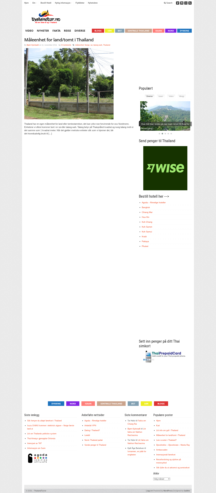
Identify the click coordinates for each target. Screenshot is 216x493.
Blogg (98, 30)
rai (92, 45)
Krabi (144, 236)
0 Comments (66, 45)
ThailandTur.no (39, 491)
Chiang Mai (147, 212)
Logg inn (149, 491)
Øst (120, 30)
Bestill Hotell (46, 3)
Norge (87, 45)
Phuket (145, 246)
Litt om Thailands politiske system (41, 434)
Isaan (158, 30)
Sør (110, 30)
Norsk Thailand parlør (93, 440)
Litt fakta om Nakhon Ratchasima (137, 432)
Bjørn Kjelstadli (33, 45)
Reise (67, 30)
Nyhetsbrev (93, 3)
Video (29, 30)
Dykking (184, 30)
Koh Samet (147, 227)
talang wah (97, 45)
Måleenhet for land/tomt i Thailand (59, 40)
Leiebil (87, 435)
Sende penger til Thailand (95, 445)
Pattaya (145, 241)
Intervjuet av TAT (34, 443)
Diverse (79, 30)
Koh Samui (147, 231)
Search (169, 3)
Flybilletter (80, 3)
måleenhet (79, 45)
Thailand (106, 45)
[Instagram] (182, 3)
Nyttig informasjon (62, 3)
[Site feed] (190, 3)
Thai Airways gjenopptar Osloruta (41, 438)
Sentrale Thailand (138, 30)
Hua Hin (145, 217)
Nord (171, 30)
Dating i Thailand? (92, 430)
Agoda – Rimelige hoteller (154, 202)
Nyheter (43, 30)
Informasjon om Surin (36, 448)
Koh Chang (147, 222)
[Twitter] (178, 3)
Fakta (56, 30)
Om (33, 3)
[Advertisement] (163, 61)
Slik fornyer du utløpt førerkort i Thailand (44, 421)
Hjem (26, 3)
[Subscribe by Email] (186, 3)
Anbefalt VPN (90, 425)
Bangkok (146, 207)
